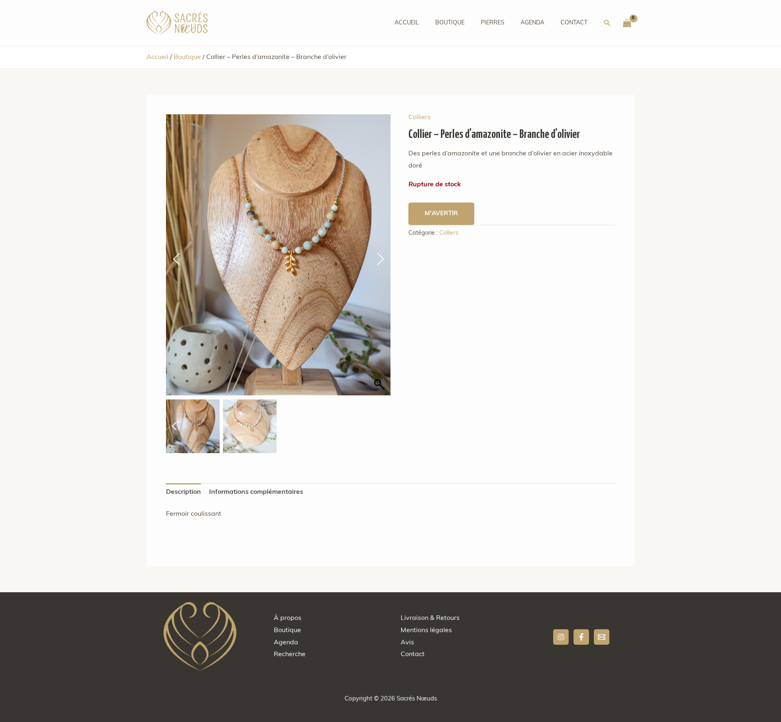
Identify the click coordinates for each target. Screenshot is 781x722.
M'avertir (441, 214)
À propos (287, 618)
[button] (607, 23)
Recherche (289, 654)
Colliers (419, 117)
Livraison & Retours (430, 618)
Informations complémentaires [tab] (256, 492)
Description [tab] (183, 492)
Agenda (532, 23)
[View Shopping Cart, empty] (627, 23)
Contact (574, 23)
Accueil (407, 23)
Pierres (492, 23)
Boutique (450, 23)
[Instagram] (561, 637)
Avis (407, 642)
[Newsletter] (601, 637)
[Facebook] (581, 637)
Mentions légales (426, 630)
